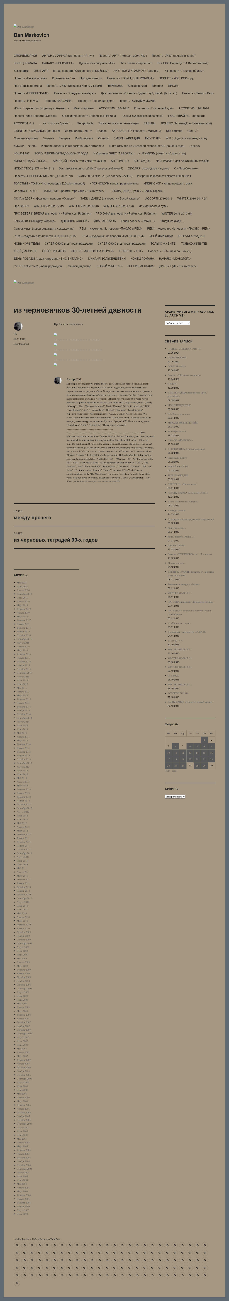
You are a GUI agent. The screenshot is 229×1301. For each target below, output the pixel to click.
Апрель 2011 (23, 872)
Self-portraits (85, 123)
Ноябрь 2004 (23, 1161)
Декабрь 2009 (24, 932)
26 (183, 765)
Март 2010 (22, 920)
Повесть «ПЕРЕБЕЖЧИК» (31, 93)
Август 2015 (23, 676)
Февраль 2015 (24, 699)
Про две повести (91, 78)
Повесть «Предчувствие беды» (75, 93)
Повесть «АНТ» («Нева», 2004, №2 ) (123, 56)
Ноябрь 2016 (23, 631)
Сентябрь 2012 (24, 808)
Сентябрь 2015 (24, 672)
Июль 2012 (22, 815)
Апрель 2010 (23, 917)
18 (175, 759)
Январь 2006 (23, 1108)
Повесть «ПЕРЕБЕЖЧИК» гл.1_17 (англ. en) (43, 176)
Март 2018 (22, 616)
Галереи (157, 86)
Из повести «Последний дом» (184, 71)
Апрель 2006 (23, 1097)
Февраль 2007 (24, 1059)
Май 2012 (22, 823)
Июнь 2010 (22, 909)
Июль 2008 (22, 996)
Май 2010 (22, 913)
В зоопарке (21, 71)
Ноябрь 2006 (23, 1071)
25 (175, 765)
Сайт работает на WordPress (46, 1239)
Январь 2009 (23, 973)
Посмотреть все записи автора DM (102, 481)
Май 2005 (22, 1138)
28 (197, 765)
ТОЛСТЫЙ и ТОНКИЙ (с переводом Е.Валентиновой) (49, 183)
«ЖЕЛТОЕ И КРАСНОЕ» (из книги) (136, 71)
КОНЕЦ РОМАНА (25, 63)
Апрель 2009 (23, 962)
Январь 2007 (23, 1063)
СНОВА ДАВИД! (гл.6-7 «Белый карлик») (137, 191)
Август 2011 (23, 857)
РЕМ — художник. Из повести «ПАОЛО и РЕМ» (110, 228)
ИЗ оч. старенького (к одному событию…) (41, 108)
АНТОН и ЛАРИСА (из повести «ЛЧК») (68, 56)
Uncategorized (137, 86)
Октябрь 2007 (24, 1029)
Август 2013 (23, 766)
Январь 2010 (23, 928)
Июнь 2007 (22, 1044)
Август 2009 (23, 947)
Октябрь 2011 (24, 849)
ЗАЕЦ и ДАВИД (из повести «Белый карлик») (110, 198)
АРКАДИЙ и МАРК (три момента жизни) (79, 161)
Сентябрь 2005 (24, 1123)
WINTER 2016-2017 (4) (119, 206)
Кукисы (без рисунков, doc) (97, 63)
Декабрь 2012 (24, 796)
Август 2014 (23, 721)
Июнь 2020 (22, 586)
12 (183, 752)
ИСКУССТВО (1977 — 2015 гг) (34, 168)
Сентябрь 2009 (24, 943)
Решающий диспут (79, 266)
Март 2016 (22, 650)
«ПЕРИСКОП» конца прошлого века (114, 183)
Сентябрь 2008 (24, 988)
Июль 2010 (22, 905)
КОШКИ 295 (22, 153)
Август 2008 (23, 992)
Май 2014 (22, 733)
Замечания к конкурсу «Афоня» (35, 221)
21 (197, 759)
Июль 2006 (22, 1086)
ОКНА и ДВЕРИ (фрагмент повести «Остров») (44, 198)
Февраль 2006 (24, 1105)
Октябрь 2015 (24, 669)
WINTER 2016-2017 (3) (84, 206)
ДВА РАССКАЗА (105, 221)
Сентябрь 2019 (24, 593)
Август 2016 (23, 642)
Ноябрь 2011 (23, 845)
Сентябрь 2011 (24, 853)
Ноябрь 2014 (23, 710)
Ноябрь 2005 (23, 1116)
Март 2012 (22, 830)
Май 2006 (22, 1093)
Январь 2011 (23, 883)
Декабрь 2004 (24, 1157)
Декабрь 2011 (24, 841)
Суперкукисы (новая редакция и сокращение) (44, 228)
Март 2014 (22, 740)
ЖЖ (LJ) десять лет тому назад (186, 138)
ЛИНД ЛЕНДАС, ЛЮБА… (31, 161)
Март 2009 (22, 965)
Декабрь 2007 (24, 1022)
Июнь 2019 (22, 597)
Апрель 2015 (23, 691)
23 (211, 759)
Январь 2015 (23, 702)
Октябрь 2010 (24, 894)
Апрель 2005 (23, 1142)
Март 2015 (22, 695)
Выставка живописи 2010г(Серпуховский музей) (91, 168)
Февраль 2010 (24, 924)
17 (168, 759)
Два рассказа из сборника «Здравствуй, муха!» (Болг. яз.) (139, 93)
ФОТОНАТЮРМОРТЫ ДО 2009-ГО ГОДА (61, 153)
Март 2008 (22, 1011)
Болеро (102, 131)
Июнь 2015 (22, 684)
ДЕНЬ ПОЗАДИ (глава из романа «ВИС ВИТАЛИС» (48, 258)
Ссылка (103, 138)
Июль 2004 (22, 1176)
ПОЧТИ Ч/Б (153, 138)
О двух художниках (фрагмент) (143, 116)
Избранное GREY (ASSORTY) (113, 153)
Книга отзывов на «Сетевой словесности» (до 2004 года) (146, 146)
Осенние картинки (26, 138)
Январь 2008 (23, 1018)
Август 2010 (23, 902)
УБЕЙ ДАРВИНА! (161, 236)
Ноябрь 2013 (23, 755)
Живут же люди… (172, 221)
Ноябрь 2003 (23, 1206)
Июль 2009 (22, 950)
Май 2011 (22, 868)
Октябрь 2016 (24, 635)
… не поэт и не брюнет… (55, 123)
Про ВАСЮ (21, 206)
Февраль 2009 (24, 969)
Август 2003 (23, 1210)
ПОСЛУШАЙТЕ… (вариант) (186, 116)
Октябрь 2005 (24, 1120)
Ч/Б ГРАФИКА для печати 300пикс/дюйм (182, 161)
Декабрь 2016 (24, 627)
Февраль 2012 (24, 834)
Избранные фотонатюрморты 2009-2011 (164, 176)
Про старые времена (28, 86)
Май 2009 (22, 958)
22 (204, 759)
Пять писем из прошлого (136, 63)
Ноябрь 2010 (23, 890)
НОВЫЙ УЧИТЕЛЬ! (27, 243)
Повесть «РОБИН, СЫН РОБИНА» (130, 78)
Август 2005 (23, 1127)
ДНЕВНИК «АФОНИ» (75, 221)
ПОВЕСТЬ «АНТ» (131, 251)
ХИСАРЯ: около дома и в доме (148, 168)
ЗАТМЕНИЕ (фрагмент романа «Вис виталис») (74, 191)
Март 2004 (22, 1191)
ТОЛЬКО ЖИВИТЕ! (163, 243)
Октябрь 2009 (24, 939)
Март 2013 (22, 785)
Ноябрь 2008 (23, 981)
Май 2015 (22, 687)
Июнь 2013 (22, 774)
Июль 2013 (22, 770)
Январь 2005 (23, 1153)
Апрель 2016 (23, 646)
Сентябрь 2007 (24, 1033)
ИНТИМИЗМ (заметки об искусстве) (162, 153)
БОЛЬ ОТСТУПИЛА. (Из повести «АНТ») (105, 176)
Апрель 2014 (23, 736)
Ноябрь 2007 (23, 1026)
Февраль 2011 (24, 879)
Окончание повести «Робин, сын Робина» (90, 116)
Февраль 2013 (24, 789)
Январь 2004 (23, 1198)
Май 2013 (22, 778)
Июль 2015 (22, 680)
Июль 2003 (22, 1213)
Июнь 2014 (22, 729)
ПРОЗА (173, 86)
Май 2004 (22, 1183)
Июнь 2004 (22, 1180)
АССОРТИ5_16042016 (114, 108)
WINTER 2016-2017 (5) (177, 213)
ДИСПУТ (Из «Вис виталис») (178, 266)
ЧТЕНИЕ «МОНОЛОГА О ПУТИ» (92, 251)
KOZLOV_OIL (142, 161)
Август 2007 (23, 1037)
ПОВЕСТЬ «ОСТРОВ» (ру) (176, 78)
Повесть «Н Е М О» (27, 101)
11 (175, 752)
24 (168, 765)
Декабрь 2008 (24, 977)
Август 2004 (23, 1172)
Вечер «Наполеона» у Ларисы (183, 501)
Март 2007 (22, 1056)
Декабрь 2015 (24, 661)
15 (204, 752)
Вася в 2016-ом (175, 640)
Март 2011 (22, 875)
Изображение (84, 138)
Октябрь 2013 (24, 759)
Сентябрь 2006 (24, 1078)
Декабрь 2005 (24, 1112)
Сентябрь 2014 (24, 717)
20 (190, 759)
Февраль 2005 (24, 1150)
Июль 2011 (22, 860)
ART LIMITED (120, 161)
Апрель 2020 (23, 590)
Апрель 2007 (23, 1052)
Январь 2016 (23, 657)
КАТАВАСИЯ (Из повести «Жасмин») (136, 131)
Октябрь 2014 (24, 714)
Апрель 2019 (23, 601)
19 (183, 759)
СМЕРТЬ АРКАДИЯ (126, 138)
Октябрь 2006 (24, 1074)
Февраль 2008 (24, 1014)
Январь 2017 (23, 624)
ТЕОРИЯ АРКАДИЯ (191, 236)
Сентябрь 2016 (24, 639)
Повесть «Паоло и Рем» (198, 93)
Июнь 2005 (22, 1135)
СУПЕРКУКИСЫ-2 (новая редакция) (69, 243)
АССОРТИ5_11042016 (194, 108)
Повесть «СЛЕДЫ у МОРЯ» (137, 101)
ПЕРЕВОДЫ (115, 86)
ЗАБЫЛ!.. (150, 123)
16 (211, 752)
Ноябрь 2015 (23, 665)
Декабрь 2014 (24, 706)
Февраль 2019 (24, 609)
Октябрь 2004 (24, 1165)
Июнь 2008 (22, 999)
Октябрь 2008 (24, 984)
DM (15, 333)
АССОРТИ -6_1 (24, 123)
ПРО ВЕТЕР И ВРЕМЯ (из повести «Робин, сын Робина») (52, 213)
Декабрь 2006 (24, 1067)
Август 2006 (23, 1082)
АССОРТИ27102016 (158, 198)
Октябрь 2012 (24, 804)
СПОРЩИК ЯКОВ (25, 56)
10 (168, 752)
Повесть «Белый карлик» (30, 78)
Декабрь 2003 (24, 1202)
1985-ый (192, 131)
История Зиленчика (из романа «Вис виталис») (72, 146)
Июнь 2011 (22, 864)
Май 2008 (22, 1003)
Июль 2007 (22, 1041)
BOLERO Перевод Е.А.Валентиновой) (182, 63)
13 (190, 752)
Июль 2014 (22, 725)
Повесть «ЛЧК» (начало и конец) (173, 56)
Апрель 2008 (23, 1007)
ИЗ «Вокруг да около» (179, 413)
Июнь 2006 (22, 1089)
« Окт (167, 770)
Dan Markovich (31, 34)
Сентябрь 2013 (24, 763)
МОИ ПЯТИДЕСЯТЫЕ (179, 405)
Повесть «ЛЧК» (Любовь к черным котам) (74, 86)
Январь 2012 (23, 838)
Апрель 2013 (23, 781)
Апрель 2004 (23, 1187)
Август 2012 (23, 811)
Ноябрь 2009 (23, 935)
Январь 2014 (23, 748)
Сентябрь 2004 (24, 1168)
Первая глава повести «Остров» (35, 116)
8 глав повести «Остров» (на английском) (80, 71)
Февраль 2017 (24, 620)
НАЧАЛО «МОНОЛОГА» (58, 63)
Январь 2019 (23, 612)
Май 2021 (22, 582)
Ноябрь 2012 (23, 800)
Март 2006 (22, 1101)
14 (197, 752)
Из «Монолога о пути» (153, 206)
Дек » (175, 770)
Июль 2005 (22, 1131)
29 (204, 765)
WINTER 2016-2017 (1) (192, 198)
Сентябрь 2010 (24, 898)
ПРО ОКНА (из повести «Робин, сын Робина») (126, 213)
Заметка (48, 138)
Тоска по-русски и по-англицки (118, 123)
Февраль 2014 (24, 744)
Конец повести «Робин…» (138, 221)
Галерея (64, 138)
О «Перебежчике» (186, 168)
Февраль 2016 (24, 654)
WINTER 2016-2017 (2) (49, 206)
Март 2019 (22, 605)
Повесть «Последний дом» (96, 101)
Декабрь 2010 (24, 887)
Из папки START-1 (26, 191)
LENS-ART (41, 71)
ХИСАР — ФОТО (25, 146)
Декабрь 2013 (24, 751)
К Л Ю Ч (172, 383)
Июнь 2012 (22, 819)
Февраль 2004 (24, 1195)
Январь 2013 (23, 793)
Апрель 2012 (23, 826)
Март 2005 (22, 1146)
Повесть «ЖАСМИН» (59, 101)
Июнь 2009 (22, 954)
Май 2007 (22, 1048)
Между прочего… (177, 563)
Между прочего (84, 108)
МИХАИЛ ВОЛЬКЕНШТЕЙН (107, 258)
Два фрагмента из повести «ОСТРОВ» (187, 631)
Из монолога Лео (63, 78)
